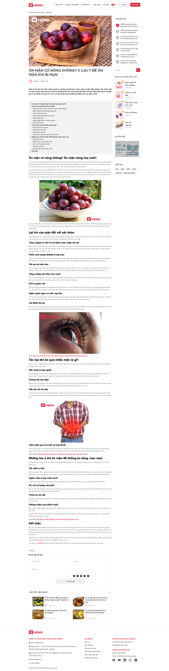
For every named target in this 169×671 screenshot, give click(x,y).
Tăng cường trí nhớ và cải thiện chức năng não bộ (49, 109)
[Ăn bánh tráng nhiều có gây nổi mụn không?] (37, 614)
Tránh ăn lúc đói (38, 146)
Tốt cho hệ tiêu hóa (39, 113)
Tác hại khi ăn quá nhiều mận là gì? (44, 125)
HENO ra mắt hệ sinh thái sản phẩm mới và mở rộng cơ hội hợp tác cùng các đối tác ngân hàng (129, 25)
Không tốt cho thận (39, 130)
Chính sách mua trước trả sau (122, 642)
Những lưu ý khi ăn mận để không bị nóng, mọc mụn (50, 137)
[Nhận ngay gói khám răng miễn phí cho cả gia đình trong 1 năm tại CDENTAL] (127, 149)
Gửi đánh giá (70, 581)
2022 (128, 169)
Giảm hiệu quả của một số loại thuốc (45, 134)
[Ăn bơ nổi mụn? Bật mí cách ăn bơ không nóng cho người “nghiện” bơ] (37, 602)
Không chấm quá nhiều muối (42, 149)
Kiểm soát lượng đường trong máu (45, 111)
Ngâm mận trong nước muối (42, 142)
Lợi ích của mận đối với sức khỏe (43, 106)
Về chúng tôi (88, 645)
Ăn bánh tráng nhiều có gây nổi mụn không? (55, 612)
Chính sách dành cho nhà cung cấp (124, 656)
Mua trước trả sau (129, 173)
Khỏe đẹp (40, 12)
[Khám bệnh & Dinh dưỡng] (119, 85)
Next (112, 608)
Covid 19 (118, 173)
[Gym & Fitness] (119, 115)
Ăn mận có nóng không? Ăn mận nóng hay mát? (49, 104)
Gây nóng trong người (40, 127)
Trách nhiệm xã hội (90, 658)
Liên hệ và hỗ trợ (90, 648)
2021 (122, 169)
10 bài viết (128, 98)
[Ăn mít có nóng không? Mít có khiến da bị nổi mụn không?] (78, 614)
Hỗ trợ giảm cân (38, 118)
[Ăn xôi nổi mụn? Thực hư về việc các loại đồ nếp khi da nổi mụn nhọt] (78, 602)
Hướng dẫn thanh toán (120, 645)
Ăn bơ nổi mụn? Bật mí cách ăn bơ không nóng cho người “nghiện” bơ (57, 599)
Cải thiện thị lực (38, 123)
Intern (134, 169)
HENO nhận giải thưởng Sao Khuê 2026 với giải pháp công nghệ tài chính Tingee (129, 31)
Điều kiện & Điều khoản (92, 651)
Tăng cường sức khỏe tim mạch (43, 116)
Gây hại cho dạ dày (39, 132)
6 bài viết (128, 108)
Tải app (124, 5)
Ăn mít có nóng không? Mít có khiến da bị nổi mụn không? (95, 612)
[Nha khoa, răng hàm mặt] (119, 105)
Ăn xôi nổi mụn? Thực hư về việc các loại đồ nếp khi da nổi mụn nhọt (96, 600)
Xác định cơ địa (38, 139)
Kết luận (35, 151)
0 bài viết (128, 115)
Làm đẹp (49, 12)
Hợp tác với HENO (72, 5)
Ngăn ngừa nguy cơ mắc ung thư (44, 120)
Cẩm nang (96, 5)
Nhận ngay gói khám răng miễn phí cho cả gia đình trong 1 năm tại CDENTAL (127, 153)
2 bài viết (128, 88)
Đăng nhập (135, 5)
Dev (117, 169)
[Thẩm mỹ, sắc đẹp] (119, 95)
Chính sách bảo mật (91, 655)
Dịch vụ (87, 642)
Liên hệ (106, 5)
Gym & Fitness (131, 112)
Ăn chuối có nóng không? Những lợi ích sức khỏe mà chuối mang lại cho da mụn (128, 62)
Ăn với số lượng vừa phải (41, 144)
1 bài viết (128, 128)
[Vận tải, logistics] (119, 125)
